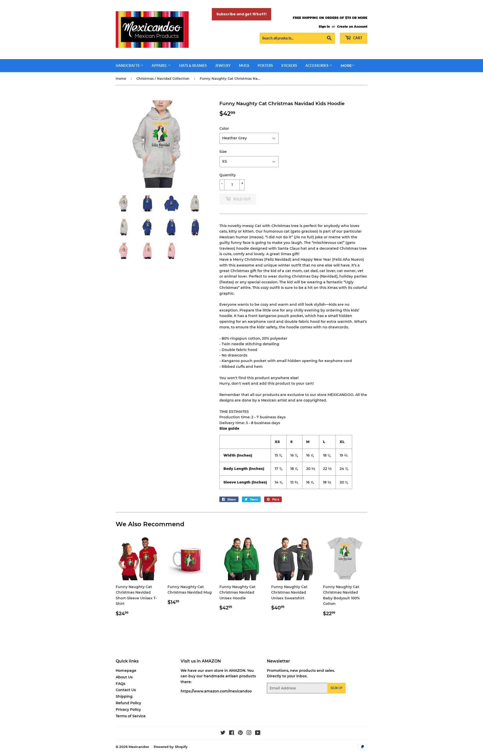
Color (224, 128)
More (346, 65)
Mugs (244, 65)
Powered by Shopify (171, 747)
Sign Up (336, 688)
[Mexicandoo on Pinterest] (240, 733)
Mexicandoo (139, 747)
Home (121, 78)
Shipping (124, 696)
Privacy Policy (128, 709)
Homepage (126, 670)
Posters (265, 65)
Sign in (324, 26)
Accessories (317, 65)
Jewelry (223, 65)
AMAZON (237, 670)
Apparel (160, 65)
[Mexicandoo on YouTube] (257, 733)
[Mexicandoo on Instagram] (249, 733)
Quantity (227, 175)
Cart (357, 38)
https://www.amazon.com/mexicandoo (216, 691)
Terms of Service (131, 716)
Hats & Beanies (193, 65)
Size (223, 151)
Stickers (289, 65)
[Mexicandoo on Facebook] (231, 733)
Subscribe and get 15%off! (241, 14)
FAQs (120, 683)
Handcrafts (128, 65)
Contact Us (126, 690)
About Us (124, 677)
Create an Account (352, 26)
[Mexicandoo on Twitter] (222, 733)
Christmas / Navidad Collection (162, 78)
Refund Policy (128, 703)
